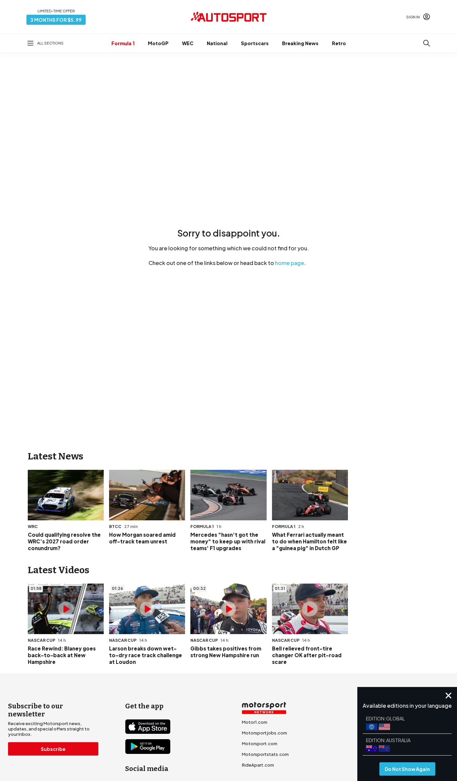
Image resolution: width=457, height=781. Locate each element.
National (217, 43)
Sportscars (255, 43)
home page (289, 262)
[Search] (426, 43)
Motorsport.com (259, 743)
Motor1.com (254, 722)
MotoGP (158, 43)
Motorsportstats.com (265, 754)
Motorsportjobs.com (264, 732)
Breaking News (300, 43)
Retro (339, 43)
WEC (187, 43)
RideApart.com (258, 765)
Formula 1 (122, 43)
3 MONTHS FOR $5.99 (56, 20)
